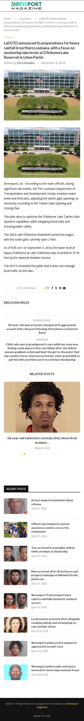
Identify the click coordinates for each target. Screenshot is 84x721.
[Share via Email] (64, 288)
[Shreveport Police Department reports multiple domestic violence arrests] (15, 601)
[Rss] (74, 6)
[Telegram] (70, 6)
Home (7, 18)
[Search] (80, 6)
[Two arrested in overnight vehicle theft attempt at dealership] (15, 553)
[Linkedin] (62, 6)
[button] (7, 418)
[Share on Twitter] (56, 288)
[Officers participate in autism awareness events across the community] (15, 530)
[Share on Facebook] (52, 288)
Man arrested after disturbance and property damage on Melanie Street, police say (54, 575)
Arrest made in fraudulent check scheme (52, 502)
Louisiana (25, 18)
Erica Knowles (26, 63)
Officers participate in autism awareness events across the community (50, 527)
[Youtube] (66, 6)
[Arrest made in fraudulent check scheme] (15, 506)
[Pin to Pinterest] (60, 288)
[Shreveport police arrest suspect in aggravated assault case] (15, 648)
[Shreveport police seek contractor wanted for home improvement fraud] (15, 672)
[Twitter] (58, 6)
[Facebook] (54, 6)
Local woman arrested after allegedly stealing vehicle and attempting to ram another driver (55, 622)
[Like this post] (47, 288)
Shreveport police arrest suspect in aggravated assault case (54, 644)
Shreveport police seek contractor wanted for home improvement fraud (55, 668)
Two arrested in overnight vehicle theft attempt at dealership (53, 549)
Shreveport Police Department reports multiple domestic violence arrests (54, 598)
